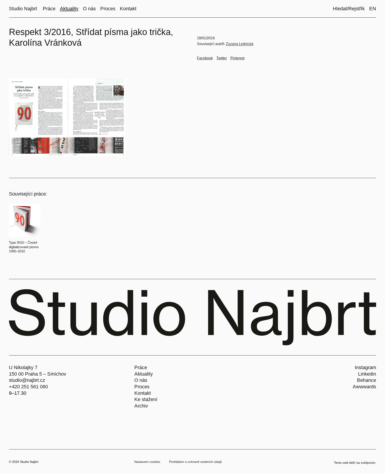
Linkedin (367, 374)
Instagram (365, 367)
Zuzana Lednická (239, 44)
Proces (141, 386)
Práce (140, 367)
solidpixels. (368, 462)
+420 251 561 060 (28, 386)
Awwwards (364, 386)
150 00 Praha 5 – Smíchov (37, 374)
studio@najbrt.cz (27, 380)
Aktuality (143, 374)
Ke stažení (145, 399)
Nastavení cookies (147, 462)
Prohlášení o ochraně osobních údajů (195, 462)
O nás (140, 380)
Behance (366, 380)
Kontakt (142, 393)
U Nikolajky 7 (23, 367)
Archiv (141, 406)
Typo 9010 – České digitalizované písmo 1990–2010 (24, 247)
